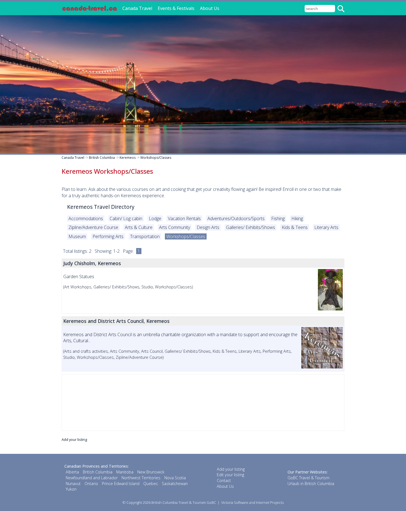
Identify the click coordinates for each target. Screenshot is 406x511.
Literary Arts (326, 227)
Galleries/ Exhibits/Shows (250, 227)
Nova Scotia (175, 477)
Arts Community (174, 227)
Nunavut (73, 483)
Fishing (278, 218)
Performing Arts (108, 236)
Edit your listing (230, 474)
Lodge (155, 218)
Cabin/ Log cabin (126, 218)
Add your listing (74, 439)
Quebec (150, 483)
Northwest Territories (141, 477)
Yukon (71, 489)
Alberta (72, 472)
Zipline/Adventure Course (93, 227)
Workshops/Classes (155, 157)
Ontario (91, 483)
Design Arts (208, 227)
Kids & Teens (295, 227)
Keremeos (128, 157)
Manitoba (124, 472)
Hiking (297, 218)
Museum (77, 236)
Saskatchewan (175, 483)
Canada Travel (137, 8)
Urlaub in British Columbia (311, 483)
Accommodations (85, 218)
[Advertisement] (203, 403)
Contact (224, 480)
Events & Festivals (176, 8)
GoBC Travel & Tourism (308, 477)
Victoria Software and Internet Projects (252, 502)
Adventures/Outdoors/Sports (236, 218)
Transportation (145, 236)
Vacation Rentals (184, 218)
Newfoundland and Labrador (92, 477)
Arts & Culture (138, 227)
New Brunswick (150, 472)
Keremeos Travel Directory (101, 206)
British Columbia (102, 157)
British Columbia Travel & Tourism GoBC (183, 502)
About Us (209, 8)
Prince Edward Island (120, 483)
